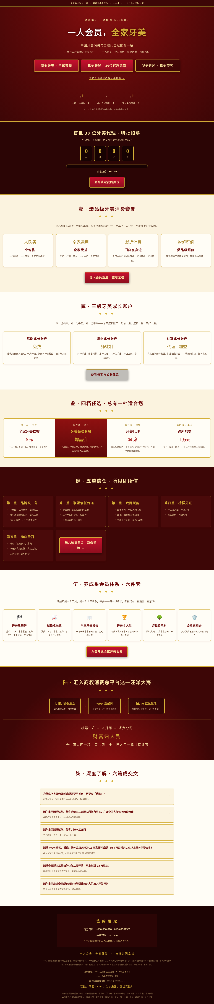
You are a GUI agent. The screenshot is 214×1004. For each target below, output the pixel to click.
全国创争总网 (119, 994)
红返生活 (139, 997)
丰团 (126, 997)
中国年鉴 (140, 994)
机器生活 (148, 997)
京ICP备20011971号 (116, 981)
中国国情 (149, 994)
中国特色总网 (91, 994)
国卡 (131, 997)
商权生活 (99, 997)
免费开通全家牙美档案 (107, 651)
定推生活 (109, 997)
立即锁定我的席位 (107, 182)
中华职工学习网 (105, 994)
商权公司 (90, 997)
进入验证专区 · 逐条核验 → (81, 545)
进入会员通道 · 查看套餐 (107, 277)
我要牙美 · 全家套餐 (56, 65)
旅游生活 (118, 997)
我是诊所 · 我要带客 (157, 65)
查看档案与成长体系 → (107, 374)
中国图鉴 (130, 994)
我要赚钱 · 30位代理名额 (107, 65)
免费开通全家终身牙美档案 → (107, 78)
